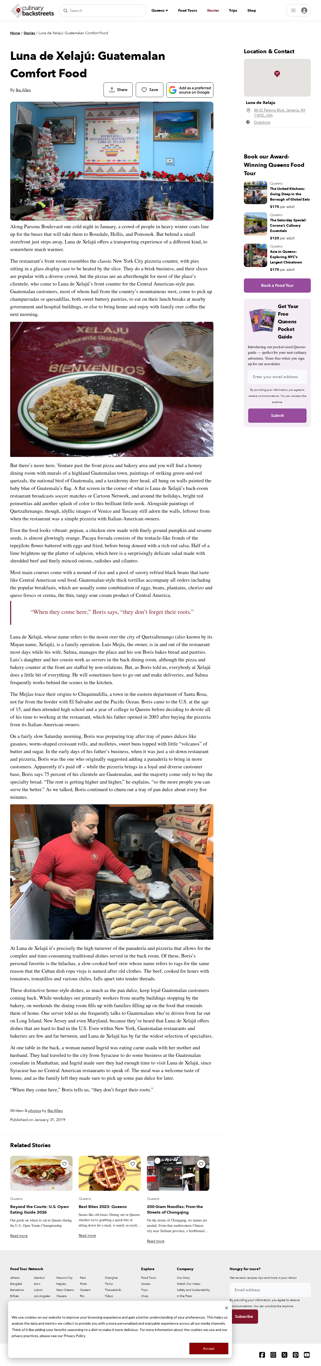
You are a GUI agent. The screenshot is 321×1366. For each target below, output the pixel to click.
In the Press (184, 1296)
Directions (262, 122)
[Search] (65, 11)
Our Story (183, 1278)
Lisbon (38, 1290)
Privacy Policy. (75, 1336)
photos (34, 1110)
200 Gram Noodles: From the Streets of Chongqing (175, 1209)
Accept (209, 1348)
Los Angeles (42, 1296)
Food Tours (187, 10)
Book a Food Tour (277, 285)
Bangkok (16, 1284)
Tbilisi (109, 1284)
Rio (82, 1296)
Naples (61, 1284)
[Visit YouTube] (307, 1355)
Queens (158, 10)
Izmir (37, 1284)
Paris (83, 1278)
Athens (15, 1278)
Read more (19, 1235)
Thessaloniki (113, 1290)
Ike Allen (23, 90)
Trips (233, 10)
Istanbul (39, 1278)
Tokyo (109, 1296)
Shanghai (111, 1278)
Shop (251, 10)
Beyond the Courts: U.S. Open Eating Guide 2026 (39, 1209)
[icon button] (64, 1164)
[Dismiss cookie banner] (226, 1307)
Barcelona (17, 1290)
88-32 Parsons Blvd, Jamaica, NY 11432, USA (280, 113)
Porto (83, 1284)
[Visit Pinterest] (296, 1355)
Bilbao (14, 1296)
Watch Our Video (188, 1284)
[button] (277, 74)
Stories (213, 10)
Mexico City (64, 1278)
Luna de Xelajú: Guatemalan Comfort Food (73, 33)
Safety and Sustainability (193, 1290)
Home (15, 33)
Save (153, 90)
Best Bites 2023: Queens (103, 1207)
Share (122, 90)
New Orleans (65, 1290)
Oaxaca (61, 1296)
